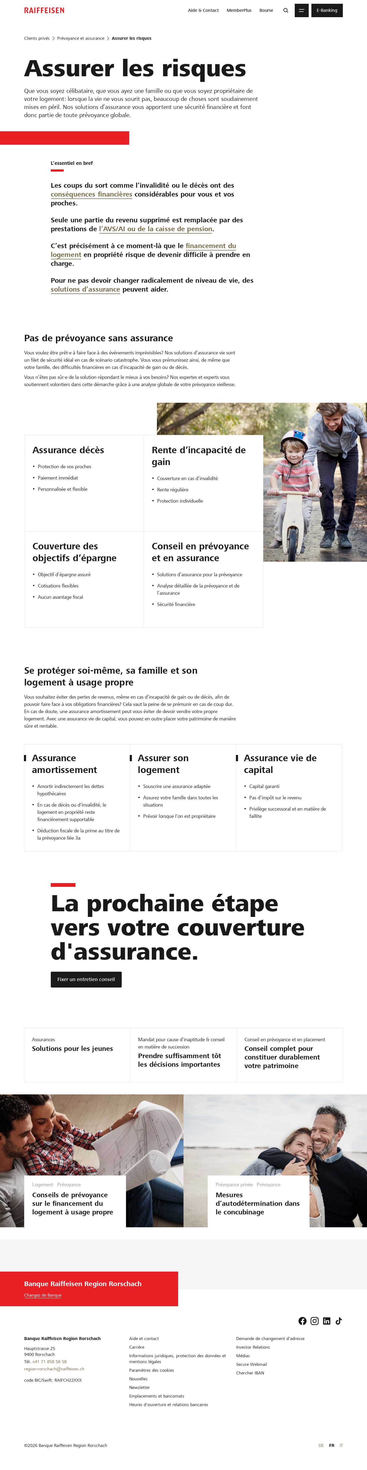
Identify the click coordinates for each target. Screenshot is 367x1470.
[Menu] (302, 10)
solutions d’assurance (85, 289)
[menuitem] (203, 10)
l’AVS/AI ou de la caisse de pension (156, 229)
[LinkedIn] (327, 1321)
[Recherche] (286, 10)
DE (321, 1445)
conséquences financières (91, 194)
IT (341, 1445)
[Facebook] (302, 1321)
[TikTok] (339, 1321)
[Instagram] (315, 1321)
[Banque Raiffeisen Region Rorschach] (44, 10)
